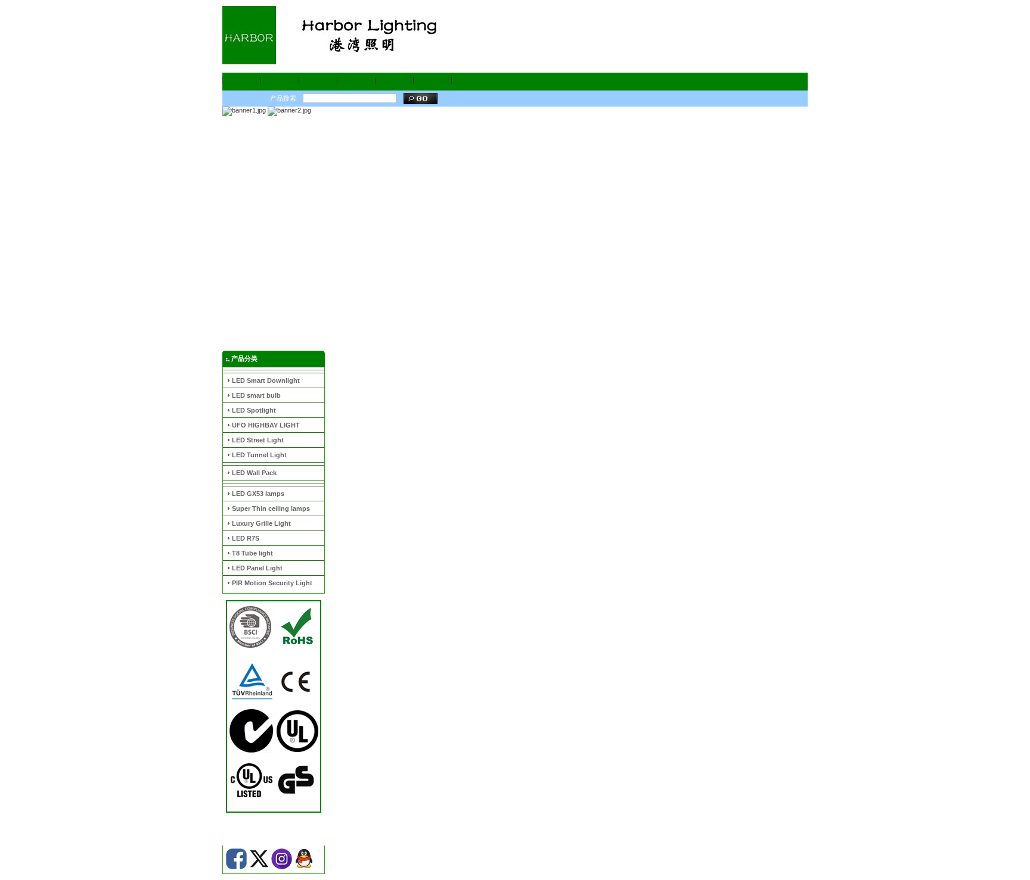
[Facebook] (236, 866)
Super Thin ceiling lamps (271, 508)
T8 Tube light (252, 553)
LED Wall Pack (254, 472)
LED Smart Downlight (266, 380)
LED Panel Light (257, 568)
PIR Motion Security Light (272, 582)
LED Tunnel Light (259, 454)
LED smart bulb (256, 395)
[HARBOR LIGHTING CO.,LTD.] (341, 35)
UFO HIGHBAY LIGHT (266, 425)
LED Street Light (258, 440)
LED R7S (245, 538)
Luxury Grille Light (261, 523)
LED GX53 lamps (258, 493)
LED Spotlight (254, 410)
